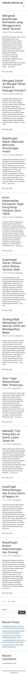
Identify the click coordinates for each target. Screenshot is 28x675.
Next (13, 601)
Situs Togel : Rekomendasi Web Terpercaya (12, 382)
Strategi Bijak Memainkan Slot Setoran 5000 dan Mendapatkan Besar (14, 326)
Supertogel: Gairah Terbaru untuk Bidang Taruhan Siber (11, 264)
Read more (11, 66)
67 (9, 601)
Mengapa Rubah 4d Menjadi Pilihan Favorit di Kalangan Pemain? (14, 85)
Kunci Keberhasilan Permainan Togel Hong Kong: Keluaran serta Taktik (12, 205)
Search (4, 609)
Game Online (8, 71)
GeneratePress (14, 672)
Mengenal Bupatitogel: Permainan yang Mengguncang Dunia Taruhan (12, 22)
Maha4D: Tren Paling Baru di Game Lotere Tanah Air (11, 435)
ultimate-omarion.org (12, 3)
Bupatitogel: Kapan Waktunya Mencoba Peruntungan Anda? (13, 145)
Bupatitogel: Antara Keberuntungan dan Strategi (12, 547)
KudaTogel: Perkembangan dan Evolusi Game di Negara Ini (13, 491)
